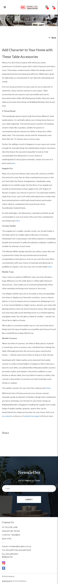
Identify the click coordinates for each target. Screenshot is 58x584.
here (13, 163)
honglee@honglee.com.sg (20, 546)
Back (54, 37)
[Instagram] (29, 567)
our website (7, 416)
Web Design (6, 581)
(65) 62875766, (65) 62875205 (18, 550)
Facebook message (30, 416)
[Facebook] (29, 563)
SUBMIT (29, 499)
